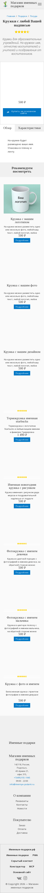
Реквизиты (22, 801)
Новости (22, 808)
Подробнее (22, 240)
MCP (31, 866)
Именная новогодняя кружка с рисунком (22, 486)
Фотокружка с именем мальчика (22, 619)
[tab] (7, 128)
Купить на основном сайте (23, 112)
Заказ (22, 825)
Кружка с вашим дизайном (22, 352)
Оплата (22, 829)
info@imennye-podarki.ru (22, 784)
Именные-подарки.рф (22, 849)
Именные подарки (17, 855)
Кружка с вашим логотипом (22, 220)
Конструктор (17, 866)
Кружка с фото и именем (22, 684)
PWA (35, 855)
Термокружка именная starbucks (22, 419)
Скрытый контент (22, 860)
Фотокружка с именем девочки (22, 552)
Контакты (22, 804)
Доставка (22, 832)
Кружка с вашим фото (22, 285)
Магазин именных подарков (24, 4)
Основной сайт (22, 872)
